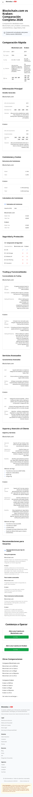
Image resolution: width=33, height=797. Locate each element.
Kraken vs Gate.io (7, 685)
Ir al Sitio (15, 637)
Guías (2, 753)
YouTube (3, 772)
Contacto (3, 739)
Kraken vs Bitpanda (8, 690)
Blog (2, 750)
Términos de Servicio (6, 720)
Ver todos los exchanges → (10, 696)
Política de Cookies (6, 725)
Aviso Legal (4, 727)
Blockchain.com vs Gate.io (10, 668)
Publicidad (4, 741)
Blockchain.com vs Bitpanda (10, 673)
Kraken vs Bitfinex (7, 683)
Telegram (3, 767)
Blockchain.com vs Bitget (9, 671)
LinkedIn (3, 769)
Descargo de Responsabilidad (9, 730)
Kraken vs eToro (7, 693)
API (2, 755)
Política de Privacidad (6, 723)
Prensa (3, 744)
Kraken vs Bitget (7, 688)
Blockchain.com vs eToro (9, 676)
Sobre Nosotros (5, 737)
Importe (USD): (8, 208)
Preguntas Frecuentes (7, 758)
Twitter (3, 764)
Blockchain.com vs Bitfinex (10, 666)
